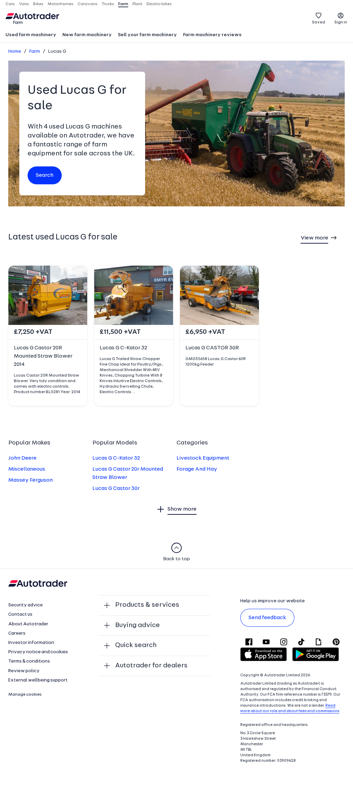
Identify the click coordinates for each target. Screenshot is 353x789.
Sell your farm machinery (147, 35)
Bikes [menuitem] (38, 4)
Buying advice (137, 625)
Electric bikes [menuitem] (159, 4)
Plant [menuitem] (137, 4)
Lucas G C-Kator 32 (116, 458)
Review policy (24, 671)
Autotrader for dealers (151, 665)
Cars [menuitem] (10, 4)
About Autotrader (28, 624)
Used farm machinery (31, 35)
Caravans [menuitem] (88, 4)
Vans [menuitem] (24, 4)
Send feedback (267, 618)
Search (44, 175)
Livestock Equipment (202, 458)
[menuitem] (31, 35)
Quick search (136, 645)
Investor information (31, 643)
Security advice (25, 605)
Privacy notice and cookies (38, 652)
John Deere (22, 458)
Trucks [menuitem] (108, 4)
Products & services (147, 605)
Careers (17, 633)
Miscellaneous (26, 469)
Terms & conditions (29, 661)
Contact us (20, 614)
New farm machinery (87, 35)
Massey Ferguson (30, 480)
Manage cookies (25, 695)
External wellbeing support (38, 680)
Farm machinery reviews (212, 35)
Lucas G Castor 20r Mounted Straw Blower (127, 473)
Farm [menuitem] (123, 4)
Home (14, 51)
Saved (318, 22)
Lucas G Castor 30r (116, 488)
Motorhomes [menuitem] (60, 4)
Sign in (340, 22)
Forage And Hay (196, 469)
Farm (34, 51)
